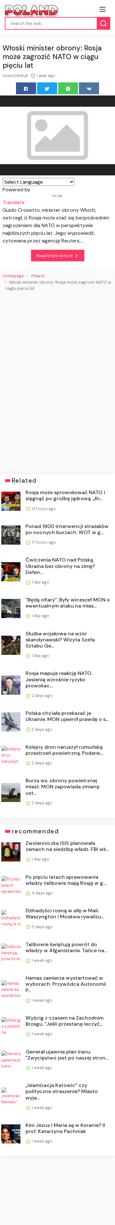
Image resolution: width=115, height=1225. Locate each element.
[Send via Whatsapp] (68, 88)
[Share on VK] (89, 88)
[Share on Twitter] (47, 88)
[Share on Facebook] (26, 88)
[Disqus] (57, 380)
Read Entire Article (55, 255)
